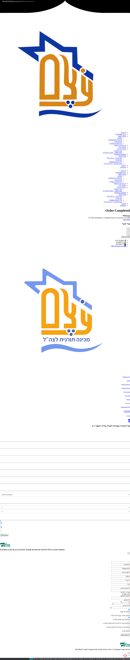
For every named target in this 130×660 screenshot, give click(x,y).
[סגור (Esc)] (123, 655)
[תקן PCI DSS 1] (125, 647)
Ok (31, 659)
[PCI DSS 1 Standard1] (5, 548)
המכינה (119, 138)
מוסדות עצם (122, 136)
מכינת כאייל (118, 141)
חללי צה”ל (119, 160)
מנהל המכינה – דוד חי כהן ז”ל (113, 163)
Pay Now (5, 535)
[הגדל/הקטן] (129, 655)
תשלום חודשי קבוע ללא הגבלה (120, 615)
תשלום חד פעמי (125, 612)
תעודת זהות (126, 572)
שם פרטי (127, 564)
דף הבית (123, 132)
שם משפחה (126, 568)
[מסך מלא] (127, 655)
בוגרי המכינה (118, 151)
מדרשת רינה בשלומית (115, 140)
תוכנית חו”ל (122, 147)
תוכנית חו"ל (127, 395)
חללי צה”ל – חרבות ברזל (114, 158)
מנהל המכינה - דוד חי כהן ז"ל (127, 411)
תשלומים (123, 167)
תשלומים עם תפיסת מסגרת (121, 619)
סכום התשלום (125, 596)
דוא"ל (128, 580)
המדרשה (128, 399)
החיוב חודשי (126, 606)
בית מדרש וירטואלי (120, 145)
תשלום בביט (126, 631)
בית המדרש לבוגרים (116, 143)
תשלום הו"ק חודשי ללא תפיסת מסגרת (118, 627)
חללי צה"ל (127, 403)
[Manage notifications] (125, 655)
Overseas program (120, 154)
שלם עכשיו (124, 635)
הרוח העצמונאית (121, 134)
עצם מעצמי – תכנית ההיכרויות (112, 152)
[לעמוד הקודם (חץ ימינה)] (129, 657)
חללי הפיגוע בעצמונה (115, 162)
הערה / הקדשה (125, 592)
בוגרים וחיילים (121, 149)
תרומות (123, 165)
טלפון (128, 576)
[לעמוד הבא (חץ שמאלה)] (127, 657)
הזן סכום (127, 600)
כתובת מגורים (125, 588)
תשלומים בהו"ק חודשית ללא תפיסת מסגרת (116, 623)
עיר (128, 584)
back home (126, 219)
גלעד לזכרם (122, 156)
